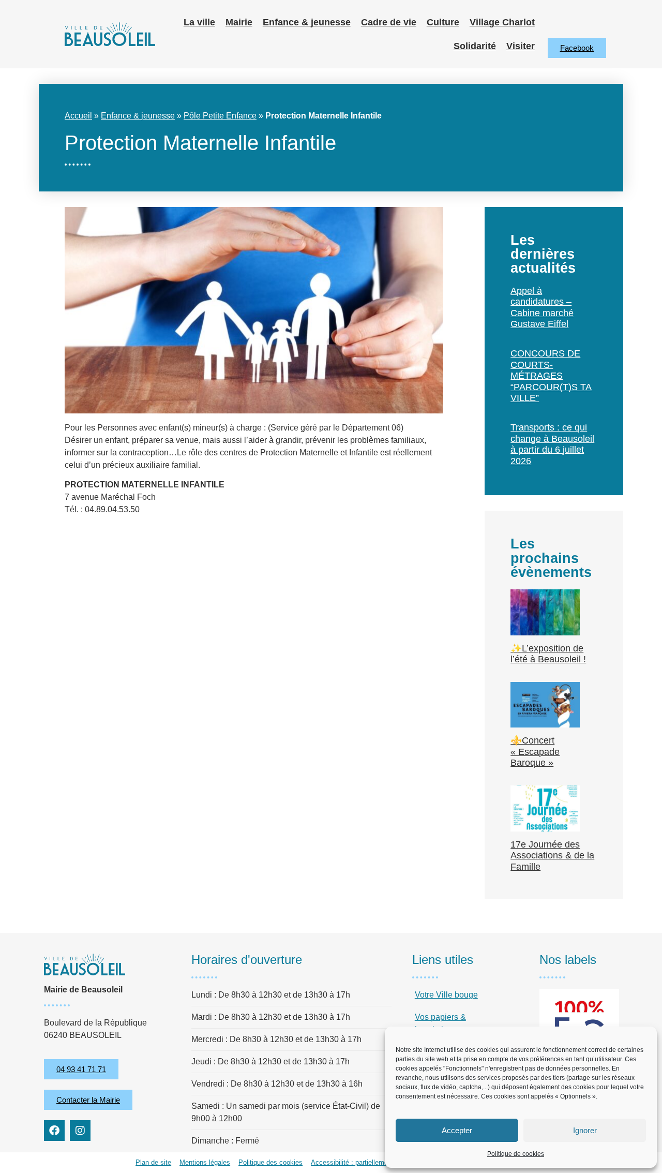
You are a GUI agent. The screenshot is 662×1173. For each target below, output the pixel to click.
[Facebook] (54, 1130)
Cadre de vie (388, 22)
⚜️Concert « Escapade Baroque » (535, 751)
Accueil (78, 115)
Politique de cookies (515, 1153)
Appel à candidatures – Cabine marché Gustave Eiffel (542, 308)
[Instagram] (80, 1130)
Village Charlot (502, 22)
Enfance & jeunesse (307, 22)
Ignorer (585, 1130)
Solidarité (475, 46)
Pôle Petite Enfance (220, 115)
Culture (443, 22)
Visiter (520, 46)
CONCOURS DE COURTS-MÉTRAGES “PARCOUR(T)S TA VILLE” (551, 375)
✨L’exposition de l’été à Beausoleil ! (548, 654)
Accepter (457, 1130)
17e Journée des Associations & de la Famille (552, 855)
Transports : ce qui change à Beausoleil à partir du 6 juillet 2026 (552, 444)
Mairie (238, 22)
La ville (199, 22)
